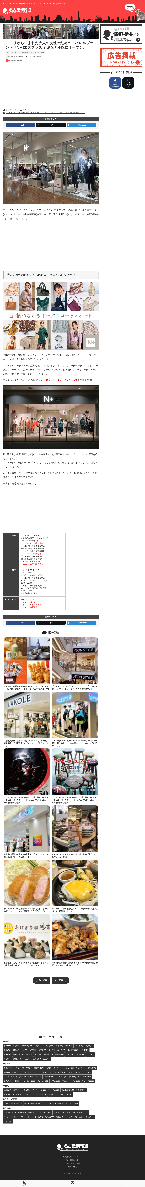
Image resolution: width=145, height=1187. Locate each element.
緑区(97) (46, 1059)
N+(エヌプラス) (27, 599)
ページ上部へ (72, 1185)
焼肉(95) (72, 1077)
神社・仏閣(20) (53, 1090)
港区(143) (90, 1054)
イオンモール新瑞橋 (29, 607)
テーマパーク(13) (39, 1090)
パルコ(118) (72, 1117)
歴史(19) (16, 1090)
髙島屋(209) (49, 1117)
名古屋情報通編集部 (16, 60)
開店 (8, 52)
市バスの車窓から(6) (56, 1103)
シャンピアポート (28, 602)
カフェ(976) (55, 1081)
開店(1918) (22, 1112)
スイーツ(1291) (88, 1081)
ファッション (16, 52)
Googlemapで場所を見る (33, 543)
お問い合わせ (72, 1167)
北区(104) (38, 1054)
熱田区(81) (59, 1054)
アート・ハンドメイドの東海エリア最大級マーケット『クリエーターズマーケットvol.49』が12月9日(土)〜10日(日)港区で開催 (74, 800)
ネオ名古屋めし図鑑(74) (13, 1103)
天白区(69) (37, 1059)
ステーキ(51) (49, 1077)
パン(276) (76, 1081)
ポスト (52, 125)
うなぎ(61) (50, 1068)
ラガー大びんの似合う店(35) (35, 1103)
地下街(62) (39, 1117)
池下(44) (33, 1050)
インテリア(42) (69, 1112)
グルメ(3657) (9, 1068)
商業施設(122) (82, 1112)
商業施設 (25, 52)
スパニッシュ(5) (85, 1072)
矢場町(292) (39, 1046)
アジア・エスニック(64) (13, 1077)
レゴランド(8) (66, 1094)
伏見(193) (68, 1046)
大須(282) (49, 1046)
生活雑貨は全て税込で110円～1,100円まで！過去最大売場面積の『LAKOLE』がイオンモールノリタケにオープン (26, 743)
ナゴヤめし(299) (28, 1081)
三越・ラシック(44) (86, 1117)
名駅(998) (7, 1046)
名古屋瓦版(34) (72, 1103)
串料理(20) (92, 1068)
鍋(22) (17, 1081)
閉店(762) (32, 1112)
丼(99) (59, 1068)
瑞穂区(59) (70, 1054)
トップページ (24, 1185)
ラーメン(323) (26, 1072)
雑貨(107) (57, 1112)
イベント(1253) (10, 1112)
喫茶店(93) (66, 1081)
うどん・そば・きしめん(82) (75, 1068)
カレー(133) (29, 1077)
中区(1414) (84, 1050)
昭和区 (37, 52)
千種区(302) (18, 1054)
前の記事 (43, 980)
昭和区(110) (48, 1054)
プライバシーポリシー (72, 1163)
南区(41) (7, 1059)
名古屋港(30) (81, 1090)
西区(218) (28, 1054)
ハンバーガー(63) (84, 1077)
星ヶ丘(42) (61, 1050)
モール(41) (8, 1117)
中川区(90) (80, 1054)
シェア (21, 125)
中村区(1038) (73, 1050)
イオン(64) (8, 1121)
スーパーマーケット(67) (23, 1117)
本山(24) (52, 1050)
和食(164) (20, 1068)
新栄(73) (7, 1050)
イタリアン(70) (40, 1072)
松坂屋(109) (61, 1117)
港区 (31, 52)
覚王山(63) (42, 1050)
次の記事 (59, 980)
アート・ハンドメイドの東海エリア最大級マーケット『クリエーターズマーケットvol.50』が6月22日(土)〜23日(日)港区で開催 (26, 800)
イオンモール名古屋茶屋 (31, 605)
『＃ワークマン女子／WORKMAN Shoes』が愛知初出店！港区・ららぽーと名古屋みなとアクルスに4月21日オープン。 (74, 743)
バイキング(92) (42, 1081)
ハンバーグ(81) (61, 1077)
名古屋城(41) (9, 1094)
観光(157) (7, 1090)
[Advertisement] (51, 86)
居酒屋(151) (8, 1081)
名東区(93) (16, 1059)
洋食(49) (7, 1072)
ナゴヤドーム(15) (39, 1094)
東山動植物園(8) (68, 1090)
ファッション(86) (44, 1112)
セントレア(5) (53, 1094)
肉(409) (38, 1077)
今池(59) (24, 1050)
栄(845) (16, 1046)
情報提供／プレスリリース (72, 1157)
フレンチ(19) (72, 1072)
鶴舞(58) (15, 1050)
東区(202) (7, 1054)
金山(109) (59, 1046)
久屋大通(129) (26, 1046)
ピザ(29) (61, 1072)
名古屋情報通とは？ (73, 1160)
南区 (42, 52)
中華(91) (15, 1072)
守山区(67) (27, 1059)
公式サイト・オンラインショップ (61, 380)
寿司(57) (29, 1068)
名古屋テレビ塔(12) (23, 1094)
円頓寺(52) (89, 1046)
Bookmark (82, 125)
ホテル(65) (26, 1090)
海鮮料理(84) (39, 1068)
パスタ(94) (52, 1072)
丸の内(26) (79, 1046)
